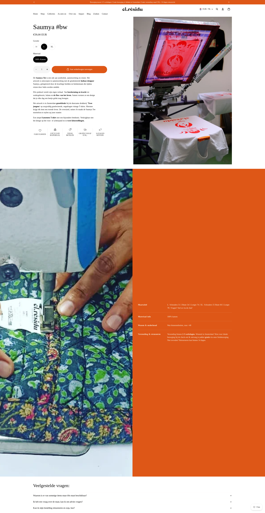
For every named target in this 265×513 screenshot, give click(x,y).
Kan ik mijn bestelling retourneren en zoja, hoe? (54, 508)
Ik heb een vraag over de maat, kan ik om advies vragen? (58, 502)
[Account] (223, 9)
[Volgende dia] (229, 91)
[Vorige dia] (136, 91)
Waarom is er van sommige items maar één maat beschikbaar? (60, 495)
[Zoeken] (217, 9)
